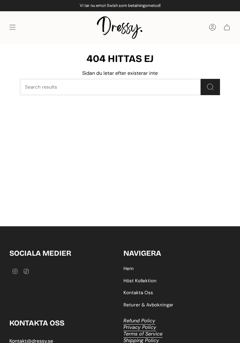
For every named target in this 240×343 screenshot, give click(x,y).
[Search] (210, 87)
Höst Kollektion (140, 281)
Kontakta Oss (138, 292)
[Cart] (227, 27)
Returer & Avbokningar (148, 305)
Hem (128, 268)
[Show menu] (12, 27)
